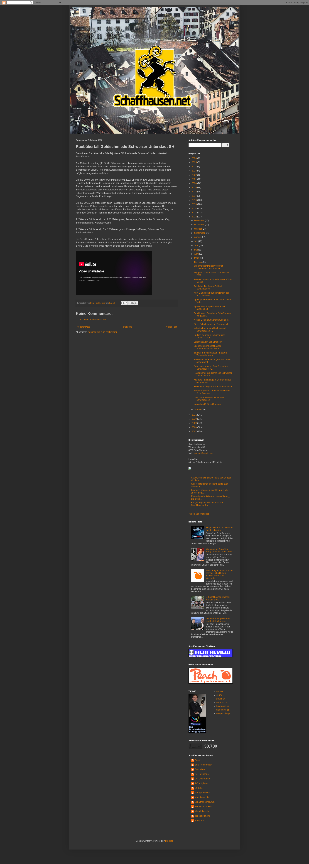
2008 (194, 427)
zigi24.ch (220, 695)
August (198, 237)
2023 (194, 171)
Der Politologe (202, 774)
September (199, 233)
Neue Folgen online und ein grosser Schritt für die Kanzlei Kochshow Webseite (219, 574)
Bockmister (200, 769)
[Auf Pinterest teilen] (136, 303)
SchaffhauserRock (204, 806)
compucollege (223, 713)
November (199, 224)
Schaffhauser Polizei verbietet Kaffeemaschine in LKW (208, 267)
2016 (194, 200)
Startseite (127, 327)
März (197, 258)
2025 (194, 162)
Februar (198, 262)
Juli (196, 241)
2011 (194, 415)
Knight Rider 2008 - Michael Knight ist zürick (219, 528)
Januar (198, 409)
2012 (194, 216)
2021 (194, 179)
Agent (197, 760)
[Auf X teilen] (129, 303)
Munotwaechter (202, 797)
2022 (194, 175)
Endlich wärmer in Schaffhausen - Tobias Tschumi (210, 336)
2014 (194, 208)
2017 (194, 196)
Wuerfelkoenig (202, 811)
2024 (194, 166)
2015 (194, 204)
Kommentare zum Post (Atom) (102, 332)
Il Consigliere (201, 783)
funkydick (199, 820)
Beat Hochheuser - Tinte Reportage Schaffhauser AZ (211, 367)
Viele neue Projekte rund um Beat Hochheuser (218, 619)
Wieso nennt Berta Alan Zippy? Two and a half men (219, 550)
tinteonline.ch (222, 710)
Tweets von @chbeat (198, 514)
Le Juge (199, 788)
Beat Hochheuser (203, 765)
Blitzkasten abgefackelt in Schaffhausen (213, 386)
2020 (194, 183)
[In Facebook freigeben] (132, 303)
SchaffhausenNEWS (205, 802)
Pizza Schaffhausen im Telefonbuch (211, 324)
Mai (196, 250)
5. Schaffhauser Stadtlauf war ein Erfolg (218, 598)
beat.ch (220, 691)
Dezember (199, 220)
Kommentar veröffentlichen (93, 319)
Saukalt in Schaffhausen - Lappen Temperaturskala (210, 354)
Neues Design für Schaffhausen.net (211, 320)
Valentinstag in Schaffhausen (208, 342)
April (196, 254)
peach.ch (220, 699)
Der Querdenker (202, 778)
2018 (194, 191)
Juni (196, 245)
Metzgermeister (202, 792)
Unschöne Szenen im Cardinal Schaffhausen (209, 398)
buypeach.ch (222, 706)
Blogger (169, 841)
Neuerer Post (83, 327)
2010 (194, 419)
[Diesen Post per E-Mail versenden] (122, 303)
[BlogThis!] (126, 303)
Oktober (198, 229)
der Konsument (202, 816)
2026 (194, 158)
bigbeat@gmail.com (203, 453)
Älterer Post (171, 327)
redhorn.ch (221, 702)
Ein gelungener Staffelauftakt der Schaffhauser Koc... (207, 503)
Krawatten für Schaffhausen (207, 404)
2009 (194, 423)
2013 (194, 212)
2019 (194, 187)
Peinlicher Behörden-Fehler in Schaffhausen (208, 287)
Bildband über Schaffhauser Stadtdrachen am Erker (207, 347)
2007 (194, 431)
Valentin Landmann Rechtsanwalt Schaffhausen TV (210, 329)
